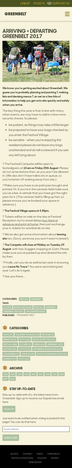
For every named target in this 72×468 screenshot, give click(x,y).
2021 (40, 374)
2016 (12, 379)
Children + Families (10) (27, 334)
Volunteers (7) (11, 354)
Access (7, 307)
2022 (33, 374)
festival (38, 307)
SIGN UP (9, 409)
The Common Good (35, 311)
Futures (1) (25, 344)
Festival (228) (10, 344)
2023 (26, 374)
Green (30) (39, 344)
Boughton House (23, 307)
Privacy (55, 458)
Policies (42, 458)
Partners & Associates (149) (47, 349)
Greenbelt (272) (55, 344)
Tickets (39, 3)
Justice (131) (9, 349)
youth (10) (24, 358)
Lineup (25, 3)
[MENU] (67, 13)
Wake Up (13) (27, 354)
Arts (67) (8, 334)
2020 (47, 374)
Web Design (35, 462)
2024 (19, 374)
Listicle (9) (24, 349)
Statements (53, 453)
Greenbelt (36, 299)
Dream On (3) (10, 339)
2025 (12, 374)
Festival (24, 299)
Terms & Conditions (22, 458)
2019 (54, 374)
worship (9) (9, 358)
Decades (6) (48, 334)
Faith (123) (24, 339)
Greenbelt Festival (13, 311)
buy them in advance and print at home (30, 222)
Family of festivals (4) (44, 339)
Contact (27, 453)
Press (40, 453)
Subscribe (11, 438)
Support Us (61, 3)
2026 (5, 374)
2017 (5, 379)
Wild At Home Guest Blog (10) (52, 354)
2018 (61, 374)
